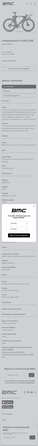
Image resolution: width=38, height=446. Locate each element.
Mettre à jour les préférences (19, 235)
